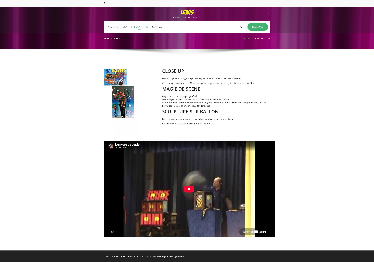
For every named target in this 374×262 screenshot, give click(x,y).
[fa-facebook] (104, 3)
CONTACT (158, 26)
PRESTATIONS (139, 26)
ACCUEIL (113, 26)
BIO (124, 26)
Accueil (247, 38)
